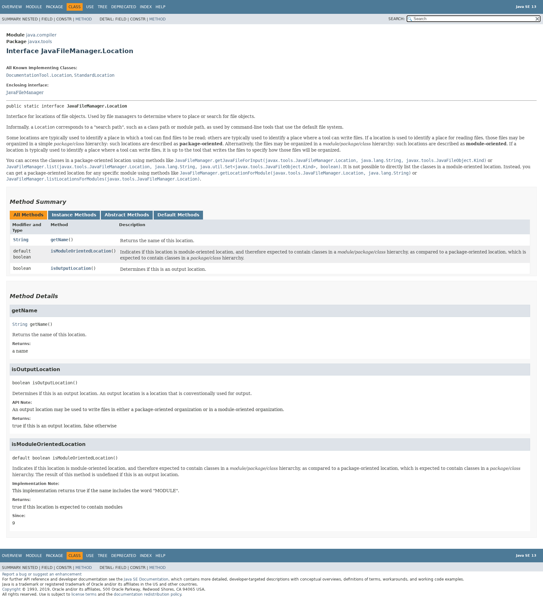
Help (160, 7)
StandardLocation (94, 75)
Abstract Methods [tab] (127, 214)
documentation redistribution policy (147, 594)
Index (146, 7)
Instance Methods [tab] (74, 214)
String (20, 239)
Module (34, 7)
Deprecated (123, 7)
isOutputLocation (71, 268)
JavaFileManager (25, 92)
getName (59, 239)
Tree (102, 7)
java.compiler (41, 34)
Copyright (11, 589)
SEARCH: (396, 19)
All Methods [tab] (28, 214)
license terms (83, 594)
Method (83, 19)
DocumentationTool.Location (39, 75)
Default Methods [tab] (178, 214)
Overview (12, 7)
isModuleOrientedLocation (81, 250)
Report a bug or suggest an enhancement (42, 574)
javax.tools (40, 41)
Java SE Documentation (146, 579)
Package (54, 7)
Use (90, 7)
